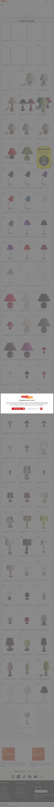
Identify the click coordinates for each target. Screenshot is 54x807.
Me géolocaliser (17, 408)
